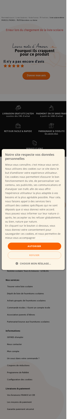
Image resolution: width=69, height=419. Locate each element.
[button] (33, 263)
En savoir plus (44, 237)
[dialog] (33, 209)
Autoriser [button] (34, 246)
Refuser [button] (34, 255)
